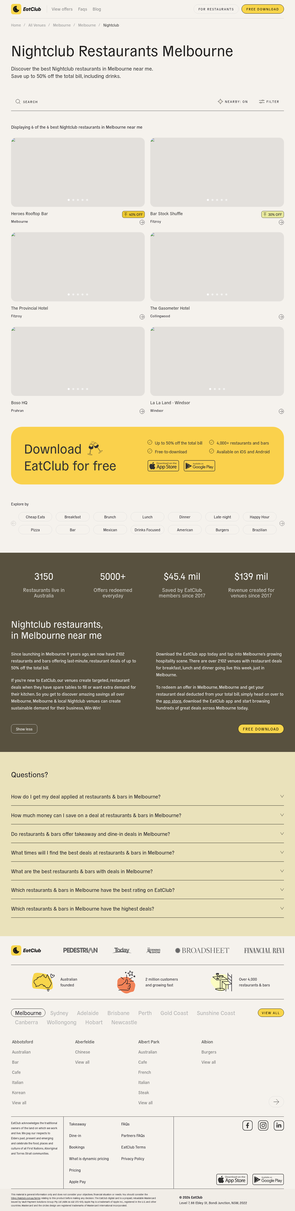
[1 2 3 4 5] (78, 172)
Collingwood (160, 316)
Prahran (17, 410)
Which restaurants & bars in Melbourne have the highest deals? (82, 908)
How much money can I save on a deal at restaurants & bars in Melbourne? (96, 815)
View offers (62, 9)
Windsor (156, 410)
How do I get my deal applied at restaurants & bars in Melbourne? (85, 796)
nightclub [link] (111, 25)
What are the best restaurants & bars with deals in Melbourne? (82, 871)
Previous (13, 523)
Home (16, 25)
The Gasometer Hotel (170, 308)
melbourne (62, 25)
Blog (97, 9)
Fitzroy (155, 221)
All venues (37, 25)
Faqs (82, 9)
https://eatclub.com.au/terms (25, 1197)
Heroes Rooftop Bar (29, 213)
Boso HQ (19, 402)
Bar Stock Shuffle (166, 213)
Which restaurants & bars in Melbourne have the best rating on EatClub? (92, 889)
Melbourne (19, 221)
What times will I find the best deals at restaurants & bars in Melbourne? (92, 852)
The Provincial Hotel (29, 308)
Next (282, 523)
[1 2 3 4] (217, 361)
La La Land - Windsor (170, 402)
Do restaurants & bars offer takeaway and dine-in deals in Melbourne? (90, 833)
